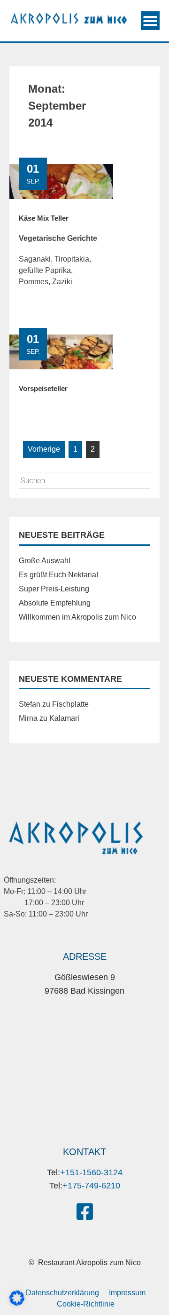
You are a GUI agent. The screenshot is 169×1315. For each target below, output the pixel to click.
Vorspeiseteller (43, 388)
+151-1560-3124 (91, 1172)
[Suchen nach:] (84, 481)
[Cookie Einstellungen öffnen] (16, 1303)
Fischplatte (70, 704)
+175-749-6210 (91, 1185)
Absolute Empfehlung (55, 603)
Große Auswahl (44, 561)
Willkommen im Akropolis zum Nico (77, 617)
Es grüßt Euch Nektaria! (58, 575)
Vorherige (44, 449)
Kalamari (64, 718)
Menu (150, 20)
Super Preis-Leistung (54, 589)
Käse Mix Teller (44, 218)
